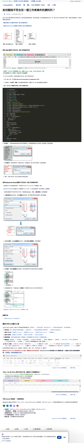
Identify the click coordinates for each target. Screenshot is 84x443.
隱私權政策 (37, 429)
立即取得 (47, 188)
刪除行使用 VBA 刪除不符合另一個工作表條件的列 (15, 22)
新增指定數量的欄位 (15, 337)
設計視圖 (19, 339)
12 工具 (15, 343)
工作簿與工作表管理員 (36, 339)
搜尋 (54, 5)
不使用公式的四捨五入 (55, 330)
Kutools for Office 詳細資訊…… (60, 418)
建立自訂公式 (47, 327)
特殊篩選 (27, 341)
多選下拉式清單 (39, 334)
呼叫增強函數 (67, 327)
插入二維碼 (8, 345)
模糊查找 (52, 332)
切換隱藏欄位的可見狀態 (32, 337)
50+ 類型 (40, 343)
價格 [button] (28, 5)
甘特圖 (46, 343)
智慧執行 (32, 327)
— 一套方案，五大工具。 (16, 1)
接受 (59, 437)
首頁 (8, 429)
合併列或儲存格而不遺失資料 (41, 330)
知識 (17, 429)
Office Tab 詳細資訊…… (62, 394)
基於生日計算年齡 (65, 343)
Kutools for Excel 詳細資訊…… (60, 367)
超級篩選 (20, 341)
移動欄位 (23, 337)
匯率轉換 (40, 345)
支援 (48, 5)
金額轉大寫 (34, 345)
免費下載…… (73, 367)
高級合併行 (60, 345)
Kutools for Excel (7, 188)
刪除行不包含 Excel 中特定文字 (12, 318)
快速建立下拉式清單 (16, 334)
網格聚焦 (12, 339)
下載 (24, 5)
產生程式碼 (39, 327)
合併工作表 (64, 339)
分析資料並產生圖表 (57, 327)
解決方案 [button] (18, 5)
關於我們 (49, 429)
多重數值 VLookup (28, 332)
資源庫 (45, 339)
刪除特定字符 (28, 343)
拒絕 (64, 437)
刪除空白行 (28, 330)
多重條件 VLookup (16, 332)
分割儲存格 (66, 345)
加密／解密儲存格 (73, 339)
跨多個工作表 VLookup (41, 332)
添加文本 (21, 343)
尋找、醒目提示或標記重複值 (16, 330)
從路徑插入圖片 (15, 345)
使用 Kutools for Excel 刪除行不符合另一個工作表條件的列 (17, 26)
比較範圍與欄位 (43, 337)
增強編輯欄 (25, 339)
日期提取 (57, 339)
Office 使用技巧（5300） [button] (38, 5)
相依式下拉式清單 (28, 334)
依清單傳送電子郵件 (10, 341)
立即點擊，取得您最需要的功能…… (14, 352)
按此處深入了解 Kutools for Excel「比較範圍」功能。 (16, 309)
